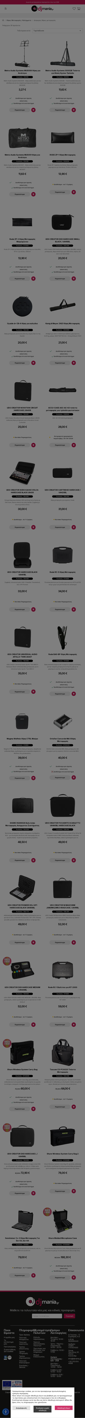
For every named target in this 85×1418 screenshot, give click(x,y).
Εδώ (67, 1400)
